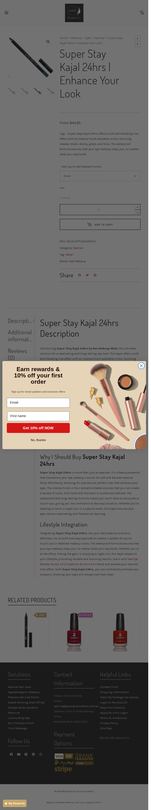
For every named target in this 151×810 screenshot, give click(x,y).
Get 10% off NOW (38, 428)
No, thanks (38, 440)
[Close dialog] (141, 365)
